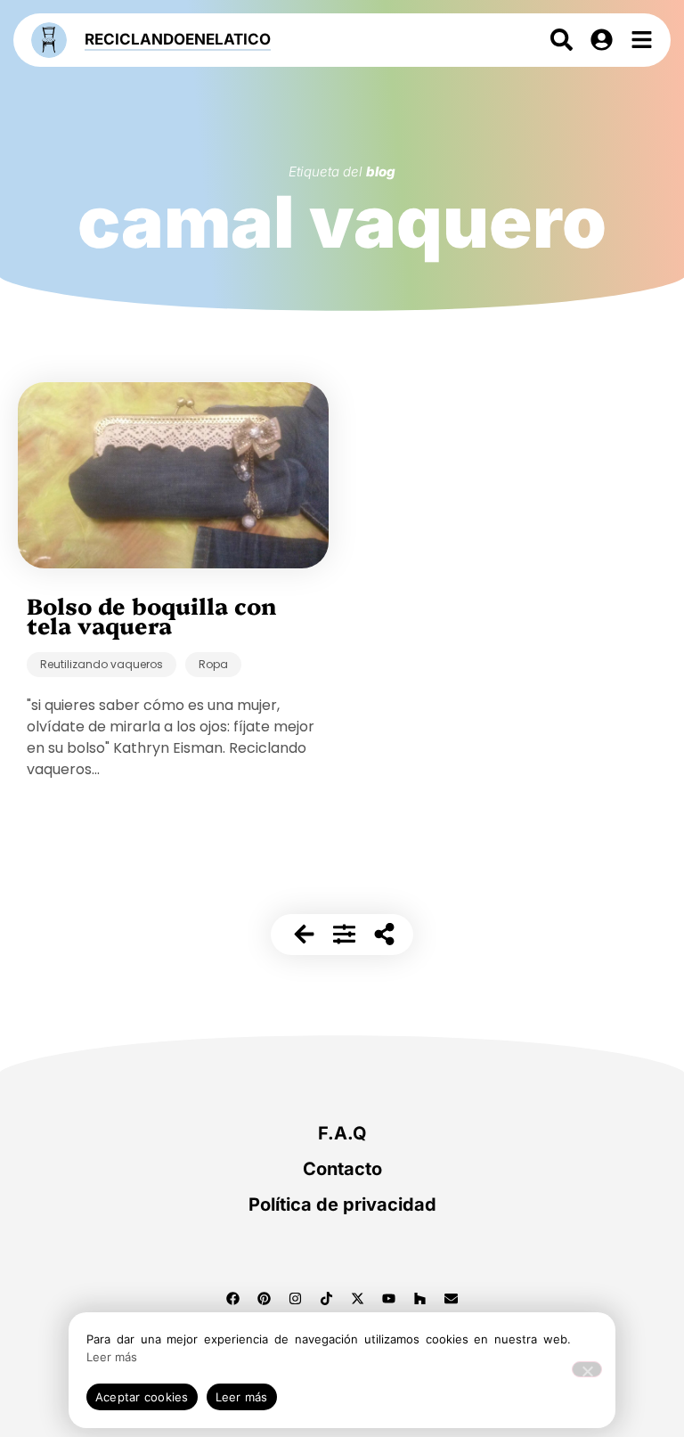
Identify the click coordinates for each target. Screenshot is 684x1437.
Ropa (213, 664)
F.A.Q (342, 1133)
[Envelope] (451, 1298)
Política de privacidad (342, 1204)
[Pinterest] (264, 1298)
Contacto (342, 1169)
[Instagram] (295, 1298)
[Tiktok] (327, 1298)
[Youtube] (389, 1298)
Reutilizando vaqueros (101, 664)
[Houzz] (420, 1298)
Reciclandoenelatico (178, 39)
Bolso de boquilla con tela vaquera (151, 615)
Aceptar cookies (142, 1397)
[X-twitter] (358, 1298)
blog (380, 171)
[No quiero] (587, 1369)
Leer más (111, 1357)
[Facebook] (233, 1298)
